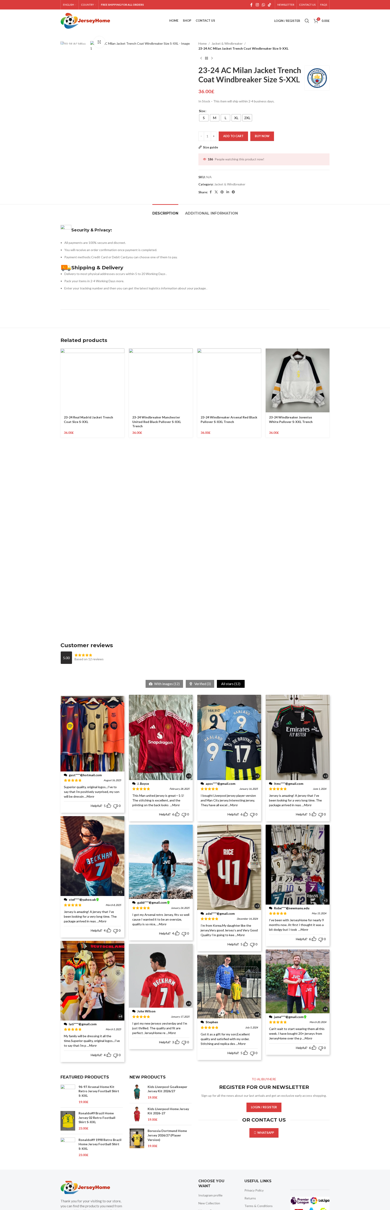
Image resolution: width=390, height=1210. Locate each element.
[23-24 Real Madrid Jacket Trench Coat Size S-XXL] (92, 380)
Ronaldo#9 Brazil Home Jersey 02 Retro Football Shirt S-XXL (97, 1117)
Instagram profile (210, 1195)
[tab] (165, 211)
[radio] (203, 117)
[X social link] (216, 192)
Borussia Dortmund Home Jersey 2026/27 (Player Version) (167, 1135)
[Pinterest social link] (222, 192)
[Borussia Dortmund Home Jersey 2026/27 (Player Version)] (137, 1138)
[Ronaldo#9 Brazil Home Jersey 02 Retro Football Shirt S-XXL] (67, 1121)
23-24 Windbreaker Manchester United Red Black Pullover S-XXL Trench (156, 421)
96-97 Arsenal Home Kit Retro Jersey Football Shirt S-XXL (99, 1091)
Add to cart (233, 136)
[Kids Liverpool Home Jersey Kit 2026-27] (137, 1114)
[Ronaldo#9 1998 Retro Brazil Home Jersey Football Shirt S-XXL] (67, 1147)
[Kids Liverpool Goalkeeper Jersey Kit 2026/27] (137, 1092)
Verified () (202, 684)
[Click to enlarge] (99, 42)
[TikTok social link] (270, 4)
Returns (250, 1198)
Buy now (262, 136)
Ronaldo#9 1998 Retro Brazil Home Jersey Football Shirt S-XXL (100, 1144)
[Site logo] (85, 20)
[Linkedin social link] (227, 192)
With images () (166, 684)
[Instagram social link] (257, 4)
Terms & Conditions (258, 1206)
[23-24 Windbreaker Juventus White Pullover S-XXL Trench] (298, 380)
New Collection (209, 1203)
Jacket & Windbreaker (227, 43)
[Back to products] (206, 58)
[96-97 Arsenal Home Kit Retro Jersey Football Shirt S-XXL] (67, 1094)
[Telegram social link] (233, 192)
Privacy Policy (254, 1190)
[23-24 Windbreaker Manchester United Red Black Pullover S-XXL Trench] (161, 380)
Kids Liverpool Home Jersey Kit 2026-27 (168, 1111)
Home (202, 43)
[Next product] (212, 58)
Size (202, 111)
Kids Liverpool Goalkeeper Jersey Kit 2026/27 (167, 1089)
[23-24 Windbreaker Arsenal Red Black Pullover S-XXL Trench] (229, 380)
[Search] (306, 20)
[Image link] (85, 1187)
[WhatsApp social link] (263, 4)
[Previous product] (201, 58)
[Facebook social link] (251, 4)
